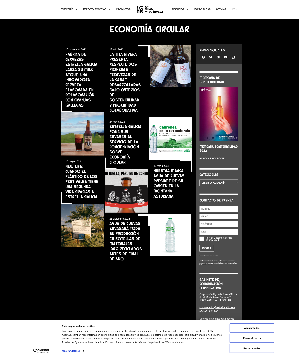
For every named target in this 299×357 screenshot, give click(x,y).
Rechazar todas (251, 348)
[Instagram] (233, 57)
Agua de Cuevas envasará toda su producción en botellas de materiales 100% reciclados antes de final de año (125, 241)
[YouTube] (225, 57)
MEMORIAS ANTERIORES (211, 158)
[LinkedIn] (218, 57)
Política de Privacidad (207, 264)
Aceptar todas (251, 328)
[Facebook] (203, 57)
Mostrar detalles (71, 351)
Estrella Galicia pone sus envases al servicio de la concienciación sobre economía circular (125, 144)
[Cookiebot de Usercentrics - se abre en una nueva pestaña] (41, 351)
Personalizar (250, 338)
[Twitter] (210, 57)
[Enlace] (150, 9)
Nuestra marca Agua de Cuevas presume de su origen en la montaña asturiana (169, 183)
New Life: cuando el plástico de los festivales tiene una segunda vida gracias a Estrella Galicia (81, 181)
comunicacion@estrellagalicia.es (217, 307)
